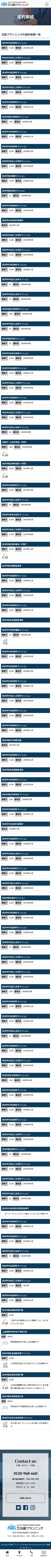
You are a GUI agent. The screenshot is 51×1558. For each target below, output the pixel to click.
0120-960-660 (25, 1473)
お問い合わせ (25, 1498)
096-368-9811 (25, 1479)
